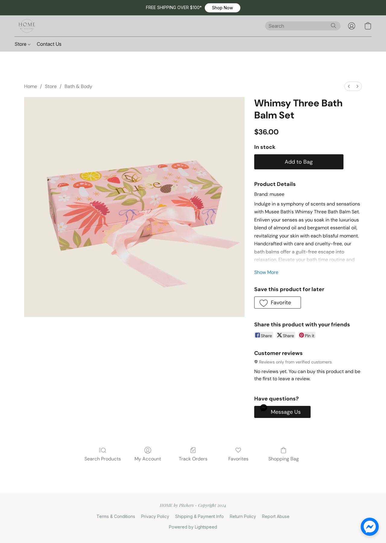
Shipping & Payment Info (199, 516)
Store (21, 44)
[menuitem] (349, 86)
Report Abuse (276, 516)
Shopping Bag (283, 459)
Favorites (238, 459)
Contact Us (49, 44)
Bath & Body (78, 86)
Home (30, 86)
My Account (147, 459)
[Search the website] (333, 25)
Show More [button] (266, 272)
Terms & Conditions (115, 516)
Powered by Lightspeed (193, 526)
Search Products (102, 459)
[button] (222, 7)
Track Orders (193, 459)
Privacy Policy (155, 516)
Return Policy (243, 516)
